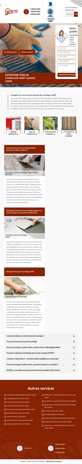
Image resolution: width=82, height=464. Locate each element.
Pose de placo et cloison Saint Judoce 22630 (21, 409)
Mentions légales (54, 462)
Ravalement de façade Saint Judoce (18, 402)
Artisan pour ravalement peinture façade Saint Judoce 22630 (59, 427)
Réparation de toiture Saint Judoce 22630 (57, 422)
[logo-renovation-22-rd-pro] (11, 12)
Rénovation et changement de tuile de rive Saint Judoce (60, 396)
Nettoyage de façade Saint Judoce (18, 406)
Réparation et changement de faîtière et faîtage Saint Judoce (60, 406)
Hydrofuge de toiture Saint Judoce (18, 398)
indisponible (35, 9)
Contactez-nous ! (27, 52)
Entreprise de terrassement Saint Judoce (20, 420)
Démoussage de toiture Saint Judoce (18, 424)
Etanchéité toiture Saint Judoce (54, 414)
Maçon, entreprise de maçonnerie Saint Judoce (59, 418)
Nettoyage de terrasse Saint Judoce (18, 413)
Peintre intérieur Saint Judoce (16, 417)
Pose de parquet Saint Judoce (53, 411)
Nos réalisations (10, 52)
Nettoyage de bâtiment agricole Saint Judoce (21, 395)
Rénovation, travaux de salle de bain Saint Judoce (60, 401)
